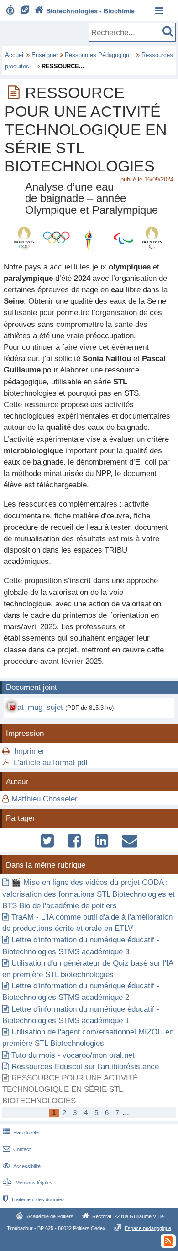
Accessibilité (22, 1166)
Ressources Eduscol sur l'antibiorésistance (85, 1066)
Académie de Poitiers (50, 1216)
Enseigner (44, 55)
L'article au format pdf (51, 762)
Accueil (15, 55)
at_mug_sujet (40, 707)
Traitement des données (34, 1199)
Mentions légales (27, 1182)
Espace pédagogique (148, 1228)
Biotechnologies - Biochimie (85, 11)
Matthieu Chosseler (44, 799)
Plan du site (21, 1132)
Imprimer (29, 751)
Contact (17, 1149)
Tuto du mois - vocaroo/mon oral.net (73, 1055)
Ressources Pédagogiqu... (100, 55)
